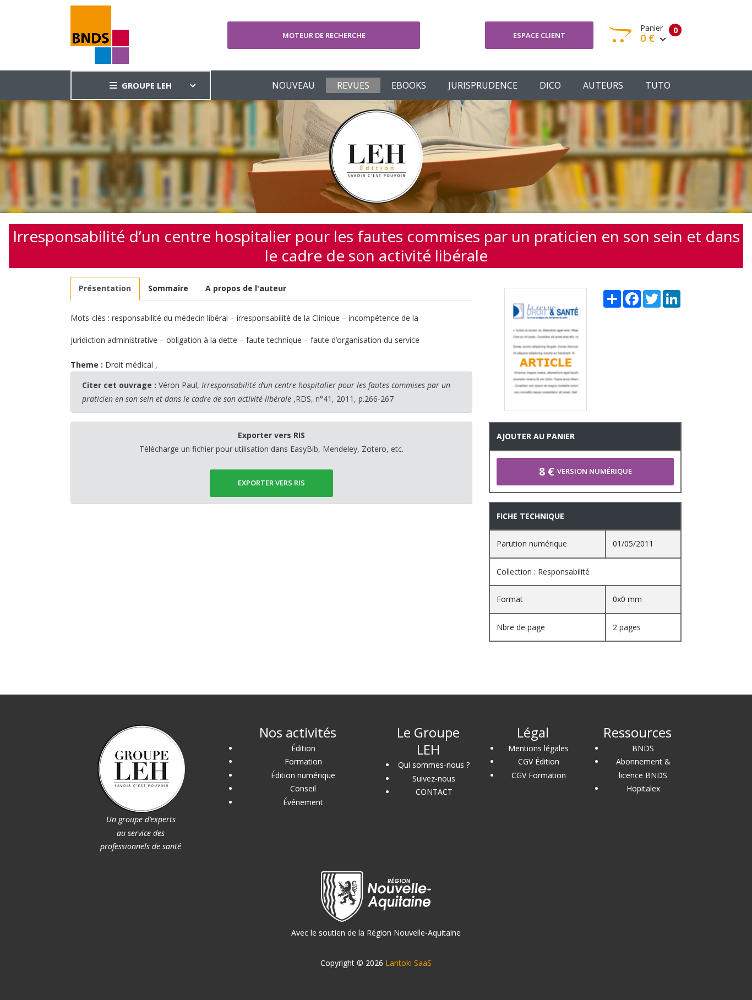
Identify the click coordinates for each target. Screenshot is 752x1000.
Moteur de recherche (324, 35)
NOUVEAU (293, 85)
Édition (303, 748)
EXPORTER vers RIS (271, 483)
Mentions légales (538, 748)
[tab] (105, 288)
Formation (303, 761)
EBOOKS (408, 85)
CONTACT (434, 791)
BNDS (643, 748)
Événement (303, 802)
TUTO (658, 85)
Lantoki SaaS (408, 963)
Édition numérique (303, 775)
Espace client (539, 35)
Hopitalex (643, 788)
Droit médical (129, 364)
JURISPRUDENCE (482, 85)
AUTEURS (603, 85)
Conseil (303, 788)
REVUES (353, 85)
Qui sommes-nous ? (434, 764)
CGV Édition (538, 761)
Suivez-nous (433, 778)
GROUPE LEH (147, 85)
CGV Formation (538, 775)
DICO (550, 85)
